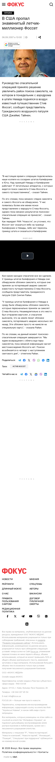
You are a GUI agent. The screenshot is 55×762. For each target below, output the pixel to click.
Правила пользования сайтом (10, 601)
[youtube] (31, 616)
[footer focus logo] (14, 571)
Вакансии (36, 593)
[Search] (51, 4)
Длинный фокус (12, 588)
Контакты (43, 752)
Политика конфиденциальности (19, 752)
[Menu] (3, 4)
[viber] (38, 616)
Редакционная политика (11, 610)
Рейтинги (8, 584)
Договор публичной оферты (37, 601)
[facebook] (7, 616)
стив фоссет (20, 366)
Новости (7, 579)
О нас (5, 593)
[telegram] (23, 616)
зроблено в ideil (10, 757)
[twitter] (15, 616)
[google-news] (46, 616)
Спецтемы (36, 584)
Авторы (34, 588)
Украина (8, 13)
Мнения (34, 579)
